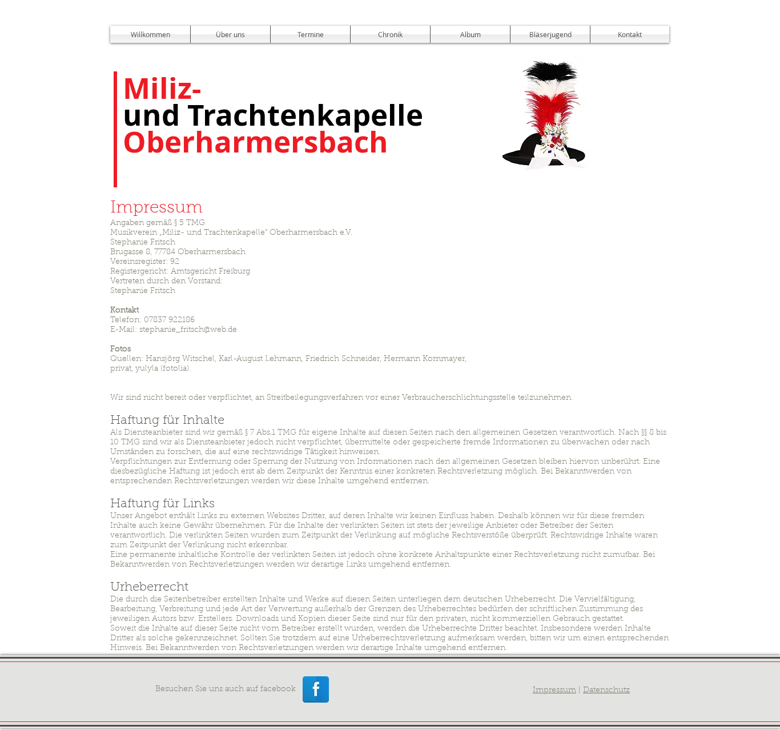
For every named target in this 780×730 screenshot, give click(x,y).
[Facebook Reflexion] (316, 689)
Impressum (554, 691)
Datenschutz (606, 691)
